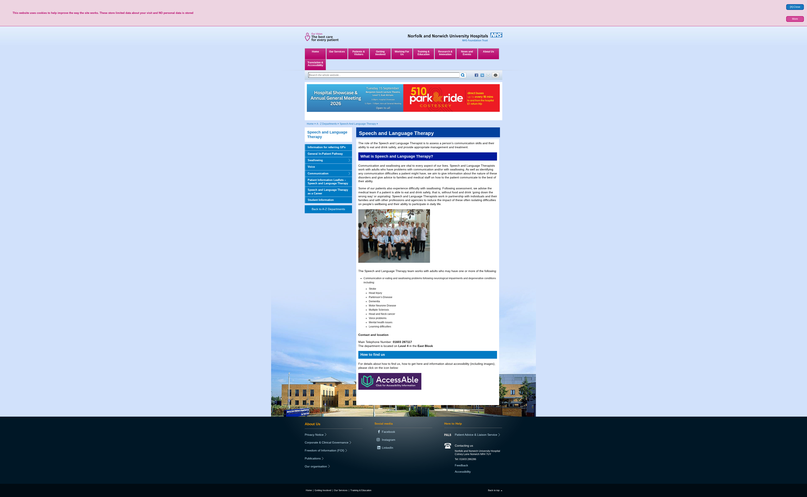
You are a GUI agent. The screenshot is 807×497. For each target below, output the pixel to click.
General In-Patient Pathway (325, 153)
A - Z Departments (326, 123)
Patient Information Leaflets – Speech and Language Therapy (328, 181)
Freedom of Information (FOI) (324, 450)
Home (315, 51)
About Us (488, 51)
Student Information (321, 199)
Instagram (388, 439)
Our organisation (316, 466)
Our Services (337, 51)
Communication (316, 173)
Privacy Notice (314, 434)
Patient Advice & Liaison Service (476, 434)
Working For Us (402, 53)
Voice (311, 166)
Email (488, 75)
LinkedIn (482, 75)
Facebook (476, 75)
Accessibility (463, 471)
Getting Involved (380, 53)
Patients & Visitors (358, 53)
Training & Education (424, 53)
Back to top (494, 490)
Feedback (461, 465)
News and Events (467, 53)
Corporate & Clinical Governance (326, 442)
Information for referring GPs (326, 147)
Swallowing (314, 160)
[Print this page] (495, 75)
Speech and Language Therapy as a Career (328, 191)
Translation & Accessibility (315, 64)
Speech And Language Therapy (358, 123)
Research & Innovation (445, 53)
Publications (313, 458)
